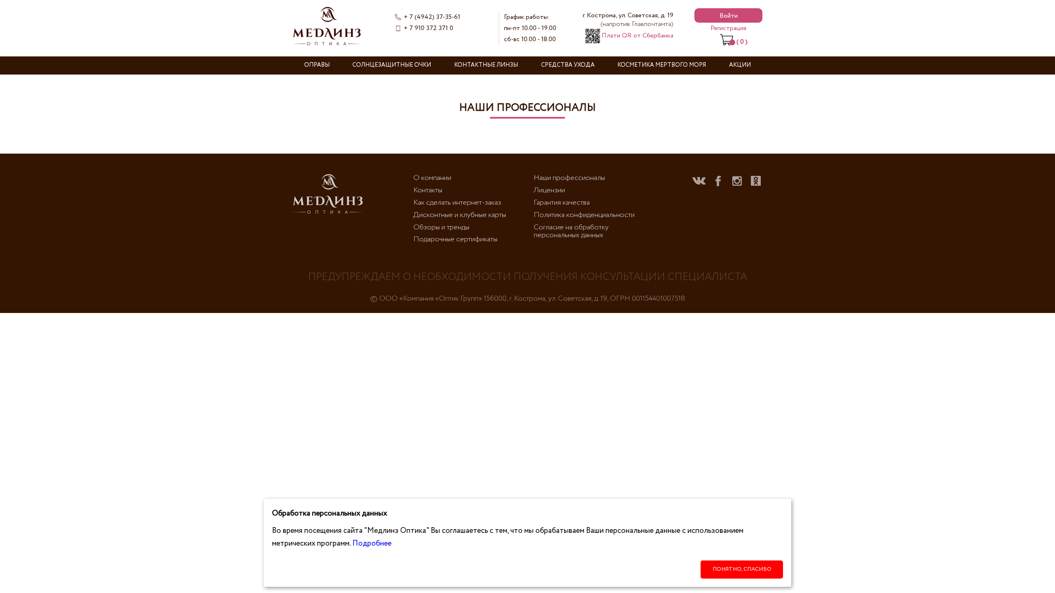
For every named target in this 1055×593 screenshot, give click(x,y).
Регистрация (728, 28)
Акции (740, 65)
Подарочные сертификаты (455, 239)
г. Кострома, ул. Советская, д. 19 (628, 20)
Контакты (427, 190)
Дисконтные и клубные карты (459, 215)
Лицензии (549, 190)
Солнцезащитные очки (391, 65)
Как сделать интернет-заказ (457, 202)
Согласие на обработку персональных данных (571, 231)
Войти (729, 16)
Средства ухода (568, 65)
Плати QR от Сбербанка (636, 35)
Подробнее (372, 543)
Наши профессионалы (569, 178)
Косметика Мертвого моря (661, 65)
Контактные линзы (486, 65)
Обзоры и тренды (441, 227)
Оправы (317, 65)
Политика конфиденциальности (584, 215)
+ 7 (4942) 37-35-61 (432, 17)
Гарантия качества (562, 202)
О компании (432, 178)
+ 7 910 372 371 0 (428, 28)
